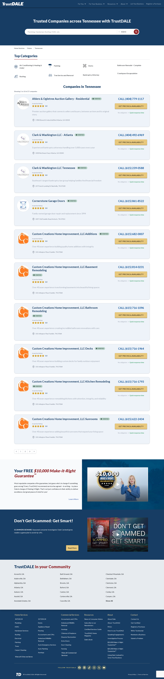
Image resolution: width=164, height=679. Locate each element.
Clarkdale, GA (111, 578)
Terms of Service (143, 674)
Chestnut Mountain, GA (115, 574)
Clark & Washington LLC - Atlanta (52, 134)
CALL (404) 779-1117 (131, 98)
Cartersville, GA (66, 596)
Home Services (19, 48)
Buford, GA (64, 587)
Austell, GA (18, 596)
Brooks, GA (64, 583)
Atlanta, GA (18, 587)
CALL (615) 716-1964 (131, 348)
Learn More (73, 499)
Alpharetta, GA (20, 583)
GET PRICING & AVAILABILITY (131, 106)
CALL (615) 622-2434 (131, 419)
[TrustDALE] (13, 4)
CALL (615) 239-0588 (131, 168)
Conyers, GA (110, 596)
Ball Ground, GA (66, 574)
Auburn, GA (18, 592)
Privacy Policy (132, 674)
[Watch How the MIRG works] (117, 484)
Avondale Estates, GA (22, 601)
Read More (72, 548)
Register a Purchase (153, 4)
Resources (111, 4)
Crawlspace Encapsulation (127, 73)
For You (81, 4)
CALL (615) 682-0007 (131, 234)
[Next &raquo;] (34, 451)
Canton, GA (64, 592)
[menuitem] (24, 623)
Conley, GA (110, 592)
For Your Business (95, 4)
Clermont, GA (111, 587)
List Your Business (137, 4)
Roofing (23, 76)
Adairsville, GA (20, 578)
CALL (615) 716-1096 (131, 307)
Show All (109, 601)
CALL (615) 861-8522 (131, 201)
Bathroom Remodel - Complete (129, 65)
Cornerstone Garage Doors (48, 200)
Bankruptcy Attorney (91, 75)
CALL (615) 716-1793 (131, 381)
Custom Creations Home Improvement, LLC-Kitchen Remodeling (71, 381)
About (123, 4)
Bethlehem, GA (66, 578)
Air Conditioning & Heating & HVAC (31, 66)
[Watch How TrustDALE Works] (117, 535)
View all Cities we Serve (24, 657)
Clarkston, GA (111, 583)
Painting (57, 66)
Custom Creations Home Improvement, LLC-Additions (64, 233)
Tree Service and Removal (64, 75)
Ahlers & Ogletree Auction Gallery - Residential (60, 98)
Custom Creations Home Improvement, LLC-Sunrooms (65, 419)
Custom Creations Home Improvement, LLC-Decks (62, 348)
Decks (90, 66)
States (29, 48)
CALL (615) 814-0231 (131, 267)
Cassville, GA (65, 601)
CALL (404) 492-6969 (131, 135)
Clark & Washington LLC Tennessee (53, 167)
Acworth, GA (19, 574)
